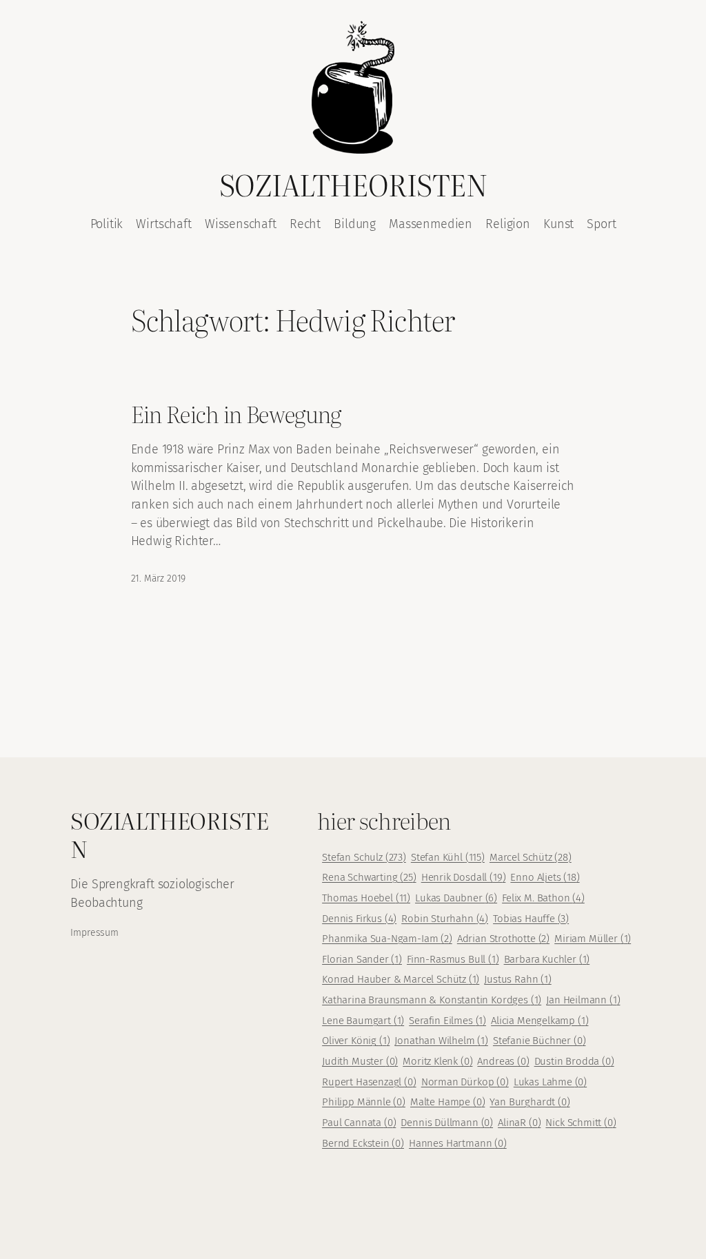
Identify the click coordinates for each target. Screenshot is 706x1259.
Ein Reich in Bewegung (236, 413)
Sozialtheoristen (353, 184)
